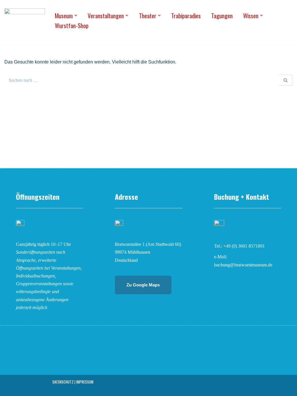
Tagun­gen (222, 15)
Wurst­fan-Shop (71, 25)
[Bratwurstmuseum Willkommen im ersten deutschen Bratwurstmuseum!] (24, 20)
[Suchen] (286, 80)
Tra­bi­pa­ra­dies (186, 15)
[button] (75, 15)
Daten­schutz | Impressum (72, 382)
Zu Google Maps (143, 284)
